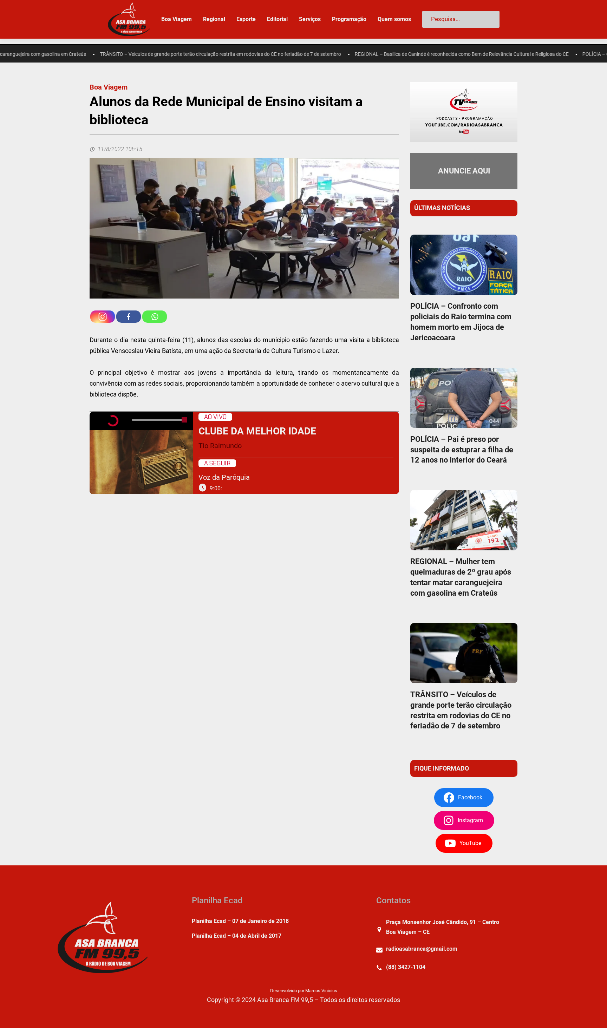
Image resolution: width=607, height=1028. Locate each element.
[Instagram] (102, 316)
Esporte (246, 19)
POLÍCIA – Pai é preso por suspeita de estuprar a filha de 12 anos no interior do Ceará (461, 450)
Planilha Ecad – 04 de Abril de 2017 (236, 935)
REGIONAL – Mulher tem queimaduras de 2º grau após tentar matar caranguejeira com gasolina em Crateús (460, 577)
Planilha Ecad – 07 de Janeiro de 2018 (240, 921)
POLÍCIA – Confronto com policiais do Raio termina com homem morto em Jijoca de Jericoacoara (460, 322)
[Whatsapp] (154, 316)
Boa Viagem (109, 87)
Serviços (310, 19)
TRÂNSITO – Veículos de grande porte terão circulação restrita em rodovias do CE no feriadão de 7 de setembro (184, 54)
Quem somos (394, 19)
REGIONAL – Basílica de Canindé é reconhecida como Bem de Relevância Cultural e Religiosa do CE (426, 54)
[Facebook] (128, 316)
